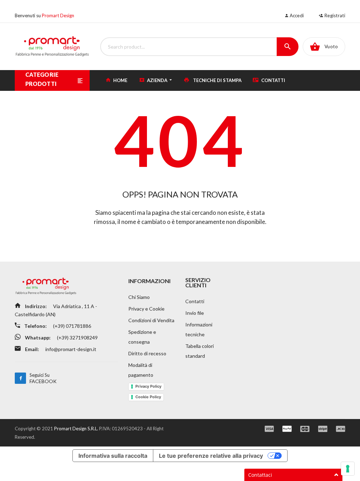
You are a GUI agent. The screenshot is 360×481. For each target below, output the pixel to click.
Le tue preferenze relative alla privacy (211, 455)
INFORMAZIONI (149, 280)
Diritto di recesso (147, 353)
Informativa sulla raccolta (112, 455)
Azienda (157, 80)
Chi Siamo (139, 297)
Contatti (272, 80)
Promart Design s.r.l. (76, 428)
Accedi (296, 15)
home (119, 80)
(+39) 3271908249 (77, 338)
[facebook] (20, 378)
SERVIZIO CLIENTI (198, 282)
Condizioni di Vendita (151, 320)
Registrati (334, 15)
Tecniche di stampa (217, 80)
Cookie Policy (148, 396)
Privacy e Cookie (146, 309)
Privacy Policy (148, 386)
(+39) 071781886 (71, 326)
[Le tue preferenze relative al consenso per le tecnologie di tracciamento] (347, 468)
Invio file (194, 313)
